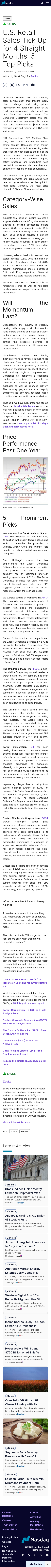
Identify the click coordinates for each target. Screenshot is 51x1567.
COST (45, 818)
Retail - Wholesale (24, 406)
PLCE (36, 668)
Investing (24, 1131)
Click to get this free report (28, 1003)
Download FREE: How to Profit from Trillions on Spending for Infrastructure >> (25, 983)
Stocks (7, 18)
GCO (45, 597)
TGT (31, 747)
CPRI (5, 536)
